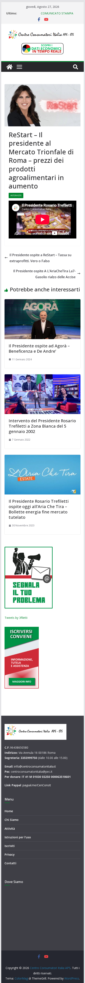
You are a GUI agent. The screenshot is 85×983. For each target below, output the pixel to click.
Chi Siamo (12, 820)
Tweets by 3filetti (16, 618)
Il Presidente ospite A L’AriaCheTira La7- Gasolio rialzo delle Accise (44, 274)
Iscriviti (10, 846)
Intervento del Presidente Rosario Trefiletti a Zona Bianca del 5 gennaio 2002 (42, 426)
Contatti (10, 863)
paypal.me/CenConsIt (36, 785)
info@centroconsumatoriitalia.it (35, 766)
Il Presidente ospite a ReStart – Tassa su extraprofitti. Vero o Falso (40, 258)
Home (9, 811)
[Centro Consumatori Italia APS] (9, 67)
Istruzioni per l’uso (18, 837)
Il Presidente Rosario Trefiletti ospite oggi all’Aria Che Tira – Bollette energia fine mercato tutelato (39, 509)
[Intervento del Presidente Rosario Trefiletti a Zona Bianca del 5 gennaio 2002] (42, 394)
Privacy (10, 854)
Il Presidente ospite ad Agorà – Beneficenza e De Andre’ (39, 348)
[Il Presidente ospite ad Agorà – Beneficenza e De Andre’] (42, 319)
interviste (16, 195)
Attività (10, 829)
